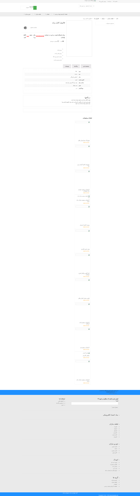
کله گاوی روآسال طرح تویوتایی (84, 274)
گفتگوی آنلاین (61, 401)
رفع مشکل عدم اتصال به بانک (111, 470)
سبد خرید (115, 468)
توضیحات (67, 66)
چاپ (61, 41)
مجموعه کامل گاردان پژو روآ (83, 165)
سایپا (116, 448)
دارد (76, 88)
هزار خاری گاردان (85, 249)
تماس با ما (115, 1)
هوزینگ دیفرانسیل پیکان (83, 140)
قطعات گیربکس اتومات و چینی (61, 14)
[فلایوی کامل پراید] (79, 39)
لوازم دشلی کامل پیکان (83, 298)
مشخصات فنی (86, 66)
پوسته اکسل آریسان (84, 225)
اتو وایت (115, 436)
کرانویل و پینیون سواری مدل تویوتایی (83, 190)
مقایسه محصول (33, 27)
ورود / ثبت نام (114, 462)
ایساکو (115, 430)
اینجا (28, 36)
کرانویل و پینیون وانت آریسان (84, 323)
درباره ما (109, 1)
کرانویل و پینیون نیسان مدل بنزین (82, 380)
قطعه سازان (38, 14)
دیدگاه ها (76, 66)
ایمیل (62, 405)
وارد (78, 103)
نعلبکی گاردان (86, 355)
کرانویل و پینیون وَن (84, 347)
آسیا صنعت (114, 434)
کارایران (115, 432)
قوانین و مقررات (113, 464)
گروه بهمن (114, 452)
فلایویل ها (96, 18)
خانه (117, 18)
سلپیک (103, 18)
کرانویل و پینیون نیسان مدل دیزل (82, 200)
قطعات (47, 14)
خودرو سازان (27, 14)
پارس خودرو (114, 450)
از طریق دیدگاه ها (60, 403)
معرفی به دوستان (53, 41)
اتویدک (115, 426)
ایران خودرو (114, 446)
